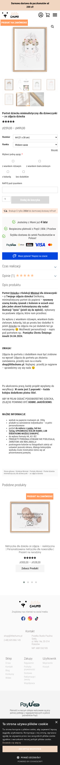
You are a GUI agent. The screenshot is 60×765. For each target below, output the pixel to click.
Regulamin (29, 663)
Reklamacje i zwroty (30, 678)
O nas (8, 663)
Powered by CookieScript (30, 761)
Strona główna (9, 471)
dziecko (13, 326)
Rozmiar (6, 137)
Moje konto (48, 663)
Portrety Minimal (36, 471)
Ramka (5, 144)
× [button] (56, 722)
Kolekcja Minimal (22, 471)
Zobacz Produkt (30, 568)
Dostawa (28, 673)
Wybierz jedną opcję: (12, 154)
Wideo (8, 677)
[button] (30, 757)
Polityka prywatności (29, 668)
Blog (8, 670)
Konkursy (10, 674)
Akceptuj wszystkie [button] (30, 748)
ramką (30, 428)
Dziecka (14, 293)
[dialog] (30, 742)
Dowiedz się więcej (11, 742)
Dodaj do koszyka (30, 200)
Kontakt (9, 666)
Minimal (35, 293)
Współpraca (29, 683)
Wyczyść (54, 150)
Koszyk (46, 666)
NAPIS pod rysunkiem (12, 183)
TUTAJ (12, 430)
